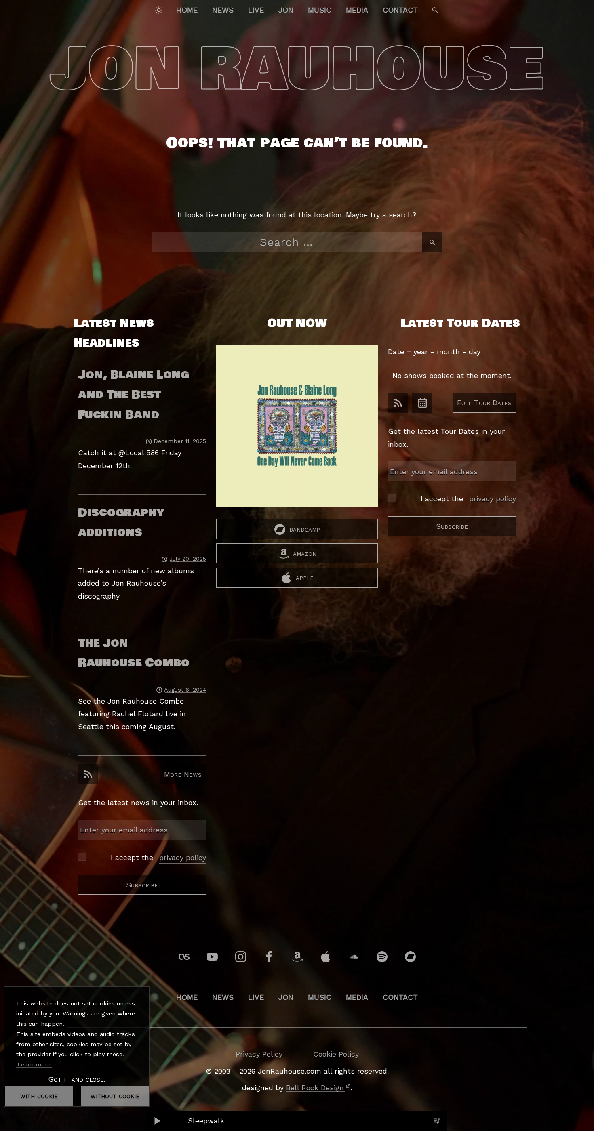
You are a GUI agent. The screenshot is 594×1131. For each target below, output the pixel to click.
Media (357, 10)
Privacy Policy (259, 1054)
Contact (400, 10)
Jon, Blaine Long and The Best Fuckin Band (133, 394)
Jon (285, 10)
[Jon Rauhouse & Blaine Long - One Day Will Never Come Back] (297, 432)
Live (256, 10)
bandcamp (304, 529)
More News (183, 773)
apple (305, 577)
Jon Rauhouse (297, 69)
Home (187, 10)
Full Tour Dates (484, 402)
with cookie (39, 1095)
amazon (304, 553)
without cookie (115, 1095)
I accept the (158, 857)
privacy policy (182, 857)
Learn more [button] (34, 1064)
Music (319, 10)
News (223, 10)
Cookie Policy (336, 1054)
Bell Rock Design (315, 1087)
